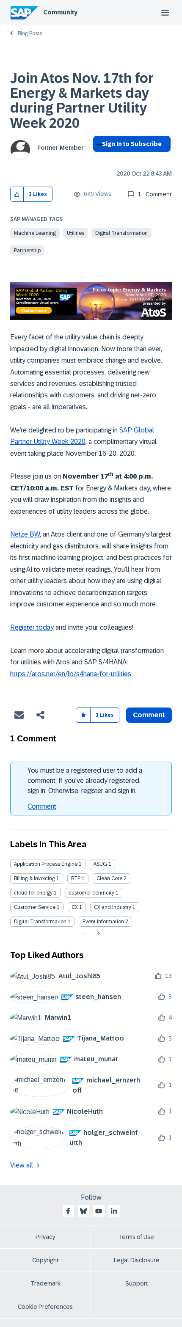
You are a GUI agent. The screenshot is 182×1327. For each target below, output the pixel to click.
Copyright (45, 1260)
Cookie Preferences (45, 1306)
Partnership (27, 250)
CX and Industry (112, 907)
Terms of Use (136, 1236)
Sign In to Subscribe (132, 143)
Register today (32, 627)
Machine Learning (35, 233)
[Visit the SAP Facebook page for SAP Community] (68, 1211)
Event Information (103, 922)
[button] (17, 194)
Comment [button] (149, 715)
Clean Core (109, 878)
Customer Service (34, 907)
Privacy (45, 1236)
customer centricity (91, 893)
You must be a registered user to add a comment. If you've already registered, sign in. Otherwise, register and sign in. (85, 780)
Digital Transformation (121, 233)
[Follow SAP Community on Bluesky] (83, 1211)
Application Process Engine (45, 864)
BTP (75, 878)
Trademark (45, 1283)
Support (136, 1283)
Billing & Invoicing (34, 878)
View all (21, 1165)
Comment (42, 806)
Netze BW (25, 534)
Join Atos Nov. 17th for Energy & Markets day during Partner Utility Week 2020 (82, 101)
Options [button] (97, 159)
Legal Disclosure (137, 1260)
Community (60, 12)
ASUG (100, 864)
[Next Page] (97, 933)
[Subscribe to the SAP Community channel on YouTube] (98, 1211)
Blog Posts (30, 33)
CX (75, 907)
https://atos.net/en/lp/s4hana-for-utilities (70, 673)
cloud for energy (33, 893)
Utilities (75, 233)
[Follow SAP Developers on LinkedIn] (113, 1211)
